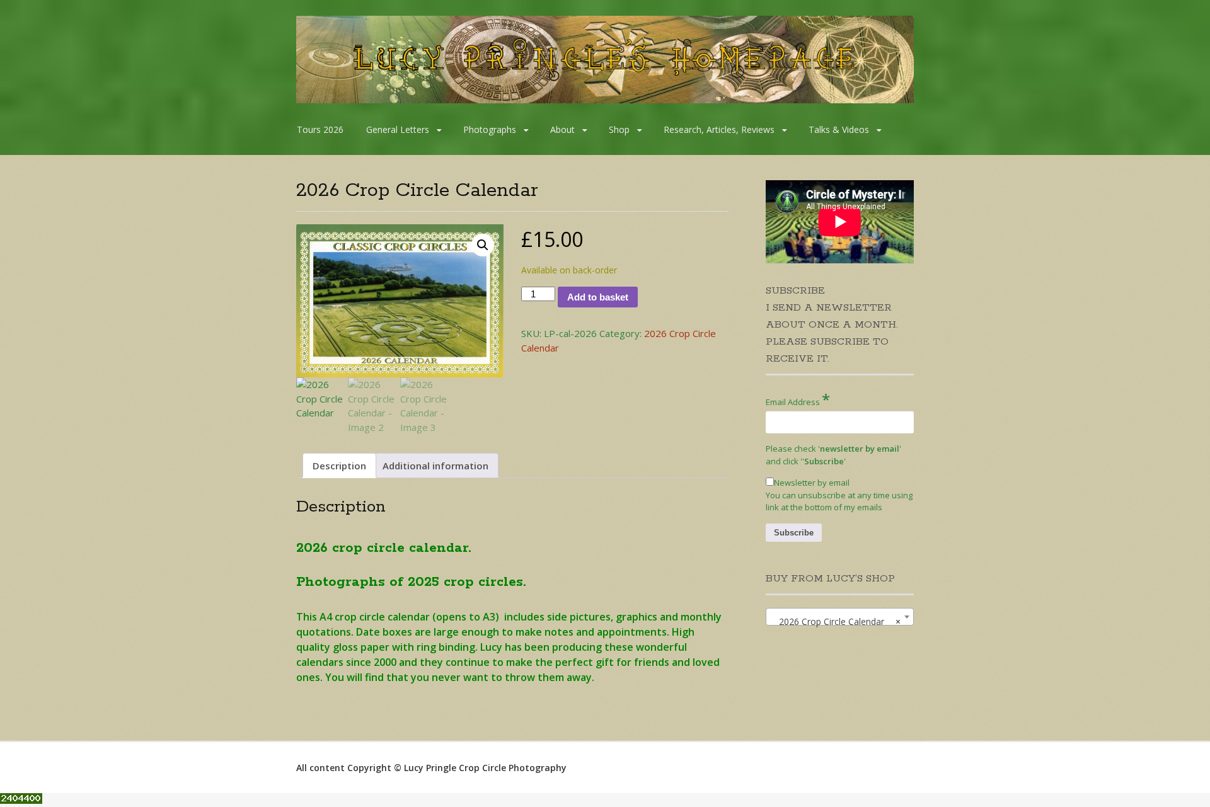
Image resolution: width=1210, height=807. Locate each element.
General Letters (397, 129)
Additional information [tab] (435, 465)
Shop (619, 129)
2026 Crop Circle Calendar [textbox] (836, 621)
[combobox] (840, 617)
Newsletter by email (812, 482)
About (562, 129)
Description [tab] (339, 465)
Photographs (489, 129)
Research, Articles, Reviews (719, 129)
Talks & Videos (839, 129)
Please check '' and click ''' (833, 455)
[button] (482, 245)
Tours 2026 (320, 129)
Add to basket (597, 297)
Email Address (798, 399)
